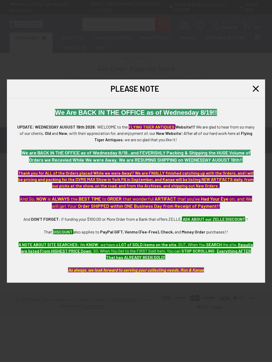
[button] (255, 88)
